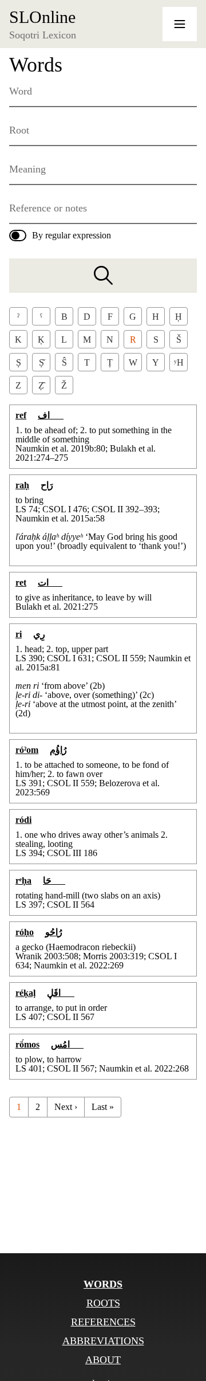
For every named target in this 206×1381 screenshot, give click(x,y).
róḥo (24, 932)
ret (20, 582)
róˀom (26, 750)
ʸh (179, 362)
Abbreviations (103, 1341)
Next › (65, 1107)
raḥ (22, 485)
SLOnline (42, 17)
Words (103, 1284)
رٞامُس (67, 1044)
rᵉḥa (23, 880)
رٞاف (51, 415)
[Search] (103, 275)
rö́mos (27, 1044)
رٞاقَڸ (60, 993)
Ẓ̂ (41, 385)
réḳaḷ (25, 993)
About (103, 1360)
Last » (103, 1107)
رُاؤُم (58, 750)
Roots (103, 1303)
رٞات (50, 582)
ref (20, 415)
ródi (23, 820)
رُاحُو (53, 932)
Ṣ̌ (41, 362)
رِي (39, 634)
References (103, 1322)
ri (18, 634)
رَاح (47, 485)
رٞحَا (54, 880)
